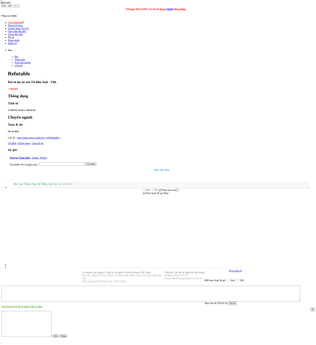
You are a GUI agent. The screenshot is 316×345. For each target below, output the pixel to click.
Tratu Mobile (14, 22)
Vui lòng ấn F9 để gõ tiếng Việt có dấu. (21, 306)
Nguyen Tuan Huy (20, 157)
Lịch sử (18, 65)
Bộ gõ (11, 37)
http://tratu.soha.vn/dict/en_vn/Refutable (38, 137)
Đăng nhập (13, 40)
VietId (169, 9)
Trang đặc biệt (15, 34)
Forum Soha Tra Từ (18, 28)
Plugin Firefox (15, 25)
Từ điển (12, 143)
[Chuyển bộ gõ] (2, 2)
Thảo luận (19, 59)
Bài (16, 56)
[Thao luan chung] (169, 190)
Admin (35, 157)
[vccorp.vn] (235, 270)
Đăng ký (12, 43)
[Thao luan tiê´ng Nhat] (155, 193)
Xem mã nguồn (22, 62)
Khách (43, 157)
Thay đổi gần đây (17, 31)
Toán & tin (37, 143)
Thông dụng (23, 143)
